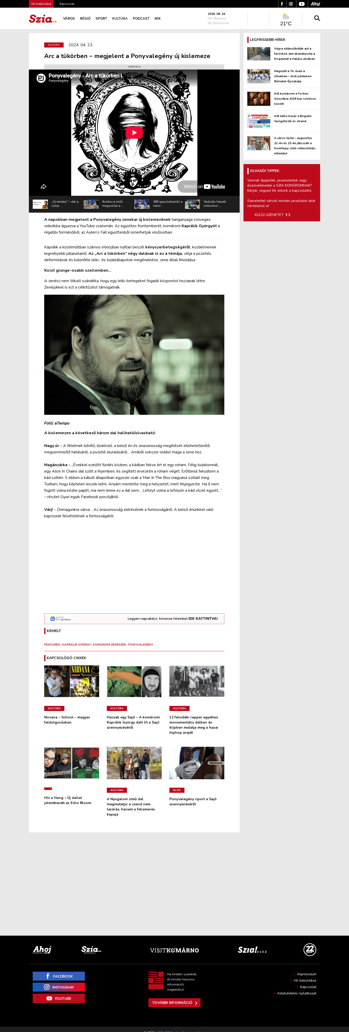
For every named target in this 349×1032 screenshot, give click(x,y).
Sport (101, 18)
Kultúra (120, 18)
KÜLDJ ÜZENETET (269, 214)
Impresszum (306, 974)
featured (52, 645)
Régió (85, 18)
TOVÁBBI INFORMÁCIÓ (172, 1002)
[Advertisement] (134, 565)
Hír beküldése (305, 980)
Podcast (141, 18)
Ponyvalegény (140, 645)
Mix (158, 18)
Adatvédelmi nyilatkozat (296, 993)
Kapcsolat (67, 4)
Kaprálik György (76, 645)
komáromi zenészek (109, 645)
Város (69, 18)
